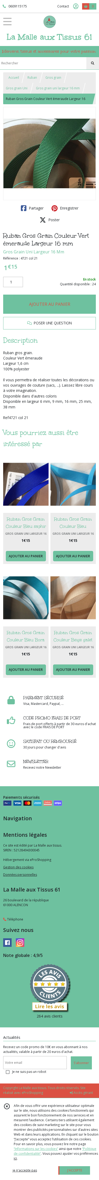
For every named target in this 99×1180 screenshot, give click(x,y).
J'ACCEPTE (74, 1170)
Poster (53, 219)
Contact (63, 6)
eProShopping (32, 1092)
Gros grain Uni (16, 88)
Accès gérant (83, 1092)
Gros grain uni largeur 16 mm (58, 88)
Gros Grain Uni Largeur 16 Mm (33, 252)
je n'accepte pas (25, 1170)
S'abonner (81, 1063)
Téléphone (14, 919)
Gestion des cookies (18, 867)
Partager (36, 208)
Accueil (13, 77)
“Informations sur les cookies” (36, 1148)
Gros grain (53, 77)
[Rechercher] (92, 63)
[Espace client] (75, 6)
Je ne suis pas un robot (29, 1071)
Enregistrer (68, 208)
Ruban (32, 77)
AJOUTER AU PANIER (49, 304)
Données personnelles (20, 874)
